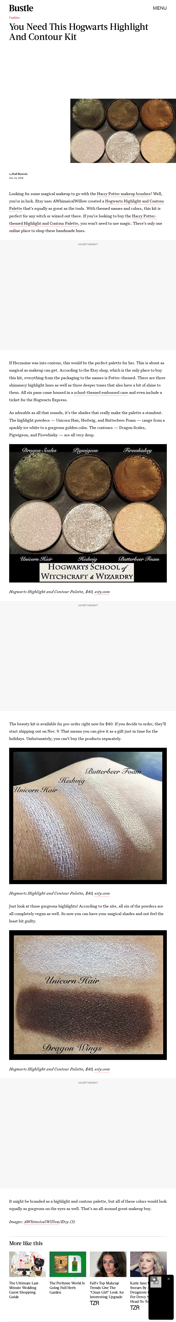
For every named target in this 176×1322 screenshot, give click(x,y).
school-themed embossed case (101, 392)
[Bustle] (21, 8)
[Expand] (153, 1279)
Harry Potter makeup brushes (123, 193)
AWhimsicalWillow (41, 1221)
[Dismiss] (168, 1279)
